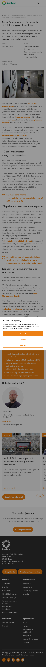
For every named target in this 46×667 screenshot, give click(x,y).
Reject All (23, 345)
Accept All (23, 334)
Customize (23, 339)
